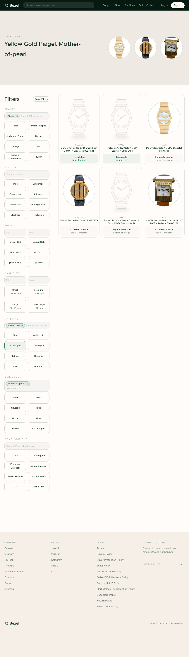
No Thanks (75, 354)
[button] (74, 310)
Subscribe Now (75, 344)
